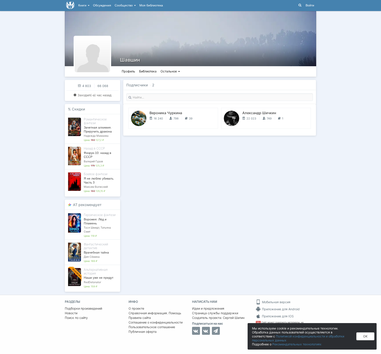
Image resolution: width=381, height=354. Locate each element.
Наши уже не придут (98, 277)
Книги (82, 5)
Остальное (169, 71)
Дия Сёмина (92, 256)
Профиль (128, 71)
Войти (310, 5)
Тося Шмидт (91, 227)
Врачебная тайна (96, 252)
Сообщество (124, 5)
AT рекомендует (87, 205)
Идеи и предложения (208, 308)
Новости (71, 313)
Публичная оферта (143, 331)
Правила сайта (140, 318)
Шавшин (130, 60)
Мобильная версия (275, 302)
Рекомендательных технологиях (296, 344)
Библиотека (148, 71)
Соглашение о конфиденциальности (156, 322)
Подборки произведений (83, 308)
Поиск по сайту (76, 318)
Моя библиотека (151, 5)
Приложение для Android (280, 309)
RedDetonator (92, 282)
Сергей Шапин (234, 318)
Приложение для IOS (277, 316)
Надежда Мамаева (96, 135)
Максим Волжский (96, 186)
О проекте (136, 308)
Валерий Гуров (93, 161)
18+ (258, 322)
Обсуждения (102, 5)
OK (365, 336)
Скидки (78, 109)
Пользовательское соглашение (152, 327)
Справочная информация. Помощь (155, 313)
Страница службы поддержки (215, 313)
